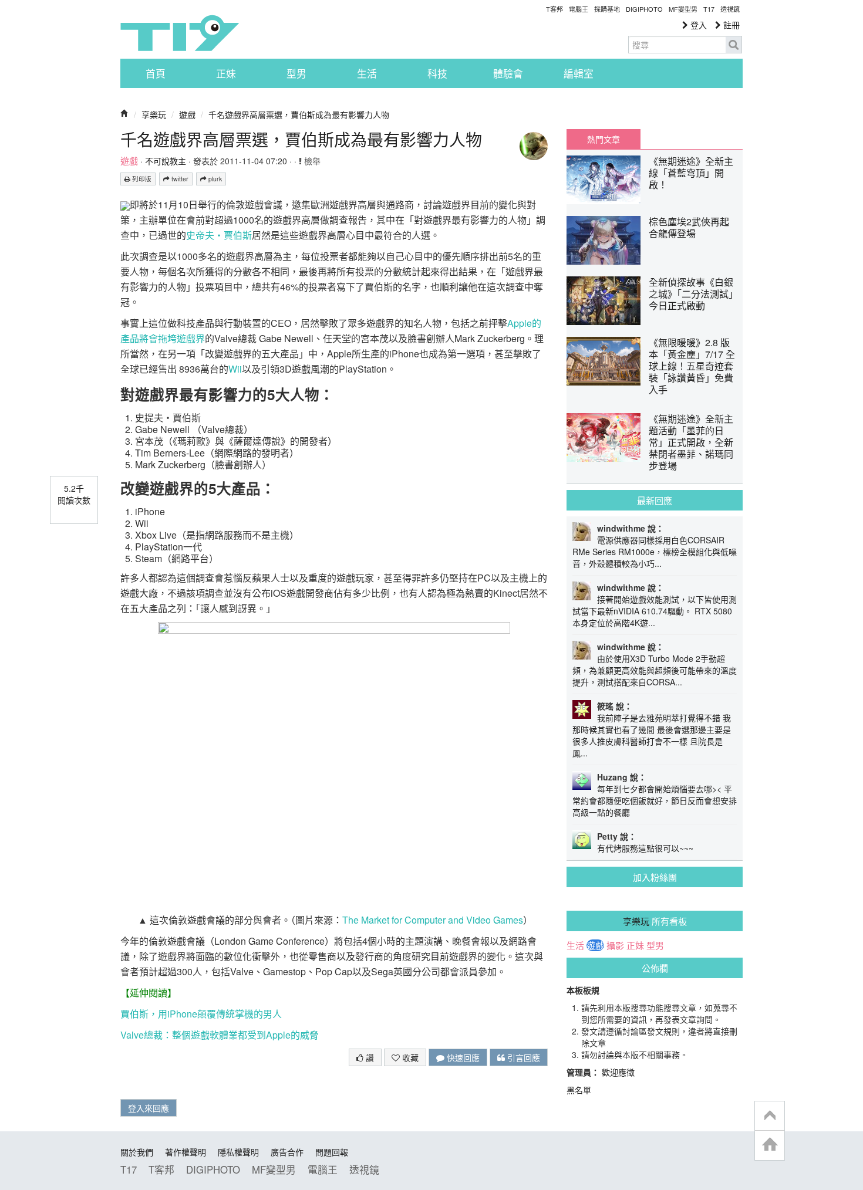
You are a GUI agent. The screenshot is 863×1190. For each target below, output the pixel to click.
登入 (697, 25)
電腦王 (578, 8)
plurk (214, 178)
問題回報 (331, 1152)
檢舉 (311, 161)
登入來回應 (148, 1108)
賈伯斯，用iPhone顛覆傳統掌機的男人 (201, 1013)
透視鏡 (730, 8)
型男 (296, 73)
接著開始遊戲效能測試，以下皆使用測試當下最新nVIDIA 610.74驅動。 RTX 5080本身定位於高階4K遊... (654, 610)
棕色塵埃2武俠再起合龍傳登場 (689, 227)
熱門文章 (603, 139)
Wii (235, 369)
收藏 (409, 1057)
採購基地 (607, 8)
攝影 (615, 945)
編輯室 (579, 73)
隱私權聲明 (238, 1152)
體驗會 (508, 73)
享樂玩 (153, 114)
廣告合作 (287, 1152)
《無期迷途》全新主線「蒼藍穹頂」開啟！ (691, 172)
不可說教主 (165, 161)
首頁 (156, 73)
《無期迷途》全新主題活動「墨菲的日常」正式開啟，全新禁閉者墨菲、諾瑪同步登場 (691, 442)
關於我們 (136, 1152)
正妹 (226, 73)
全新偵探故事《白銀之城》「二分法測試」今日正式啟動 (691, 293)
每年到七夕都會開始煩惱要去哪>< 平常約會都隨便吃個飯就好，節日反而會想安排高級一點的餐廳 (654, 800)
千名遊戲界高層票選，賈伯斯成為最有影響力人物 (298, 114)
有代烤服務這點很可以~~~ (645, 848)
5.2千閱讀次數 (74, 494)
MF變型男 (683, 8)
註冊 (730, 25)
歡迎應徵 (618, 1072)
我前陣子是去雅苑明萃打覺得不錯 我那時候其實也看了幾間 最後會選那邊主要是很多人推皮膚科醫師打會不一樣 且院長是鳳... (651, 735)
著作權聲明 (185, 1152)
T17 (179, 33)
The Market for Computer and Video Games (432, 920)
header (769, 1116)
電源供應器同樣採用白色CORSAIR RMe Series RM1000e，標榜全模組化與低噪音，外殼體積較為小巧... (654, 551)
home (769, 1145)
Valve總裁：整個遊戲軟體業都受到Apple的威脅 (219, 1035)
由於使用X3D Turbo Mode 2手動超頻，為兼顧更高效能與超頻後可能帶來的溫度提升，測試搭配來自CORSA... (654, 670)
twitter (179, 178)
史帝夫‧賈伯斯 (219, 235)
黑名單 (579, 1090)
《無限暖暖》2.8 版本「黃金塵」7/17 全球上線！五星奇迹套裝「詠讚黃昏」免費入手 (692, 366)
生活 (367, 73)
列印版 (140, 178)
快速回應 (462, 1057)
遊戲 (187, 114)
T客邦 (554, 8)
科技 (437, 73)
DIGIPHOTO (644, 8)
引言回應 (522, 1057)
